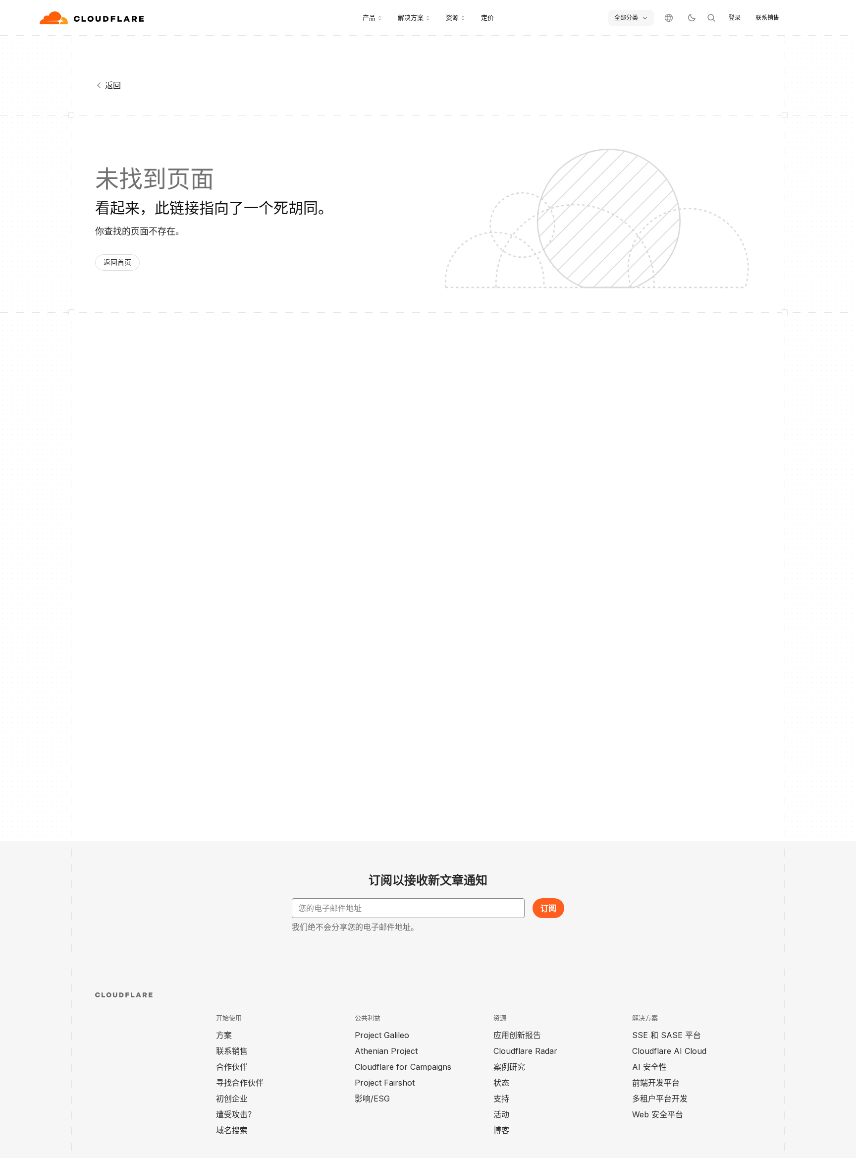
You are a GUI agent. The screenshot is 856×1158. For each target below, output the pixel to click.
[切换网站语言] (669, 18)
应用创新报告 (517, 1035)
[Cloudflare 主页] (93, 17)
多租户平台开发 (660, 1098)
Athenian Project (386, 1051)
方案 (224, 1035)
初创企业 (232, 1098)
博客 (501, 1130)
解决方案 (411, 17)
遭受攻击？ (236, 1114)
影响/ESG (372, 1098)
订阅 (548, 908)
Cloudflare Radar (525, 1051)
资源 (452, 17)
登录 (735, 17)
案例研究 (509, 1067)
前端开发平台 (656, 1083)
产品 (369, 17)
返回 (113, 85)
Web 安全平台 (657, 1114)
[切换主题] (691, 18)
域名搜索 (232, 1130)
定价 (487, 17)
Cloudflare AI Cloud (669, 1051)
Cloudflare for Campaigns (403, 1067)
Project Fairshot (385, 1083)
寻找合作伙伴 (240, 1083)
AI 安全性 (649, 1067)
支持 (501, 1098)
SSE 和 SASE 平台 (666, 1035)
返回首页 (117, 262)
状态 (501, 1083)
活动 (501, 1114)
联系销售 (767, 17)
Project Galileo (382, 1035)
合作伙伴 (232, 1067)
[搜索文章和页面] (711, 18)
